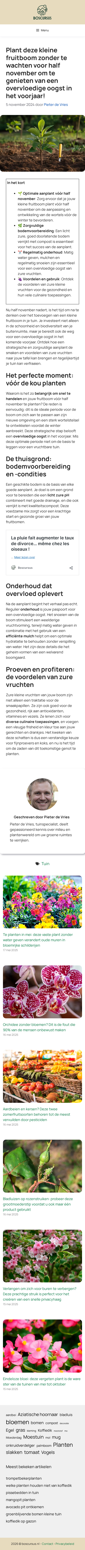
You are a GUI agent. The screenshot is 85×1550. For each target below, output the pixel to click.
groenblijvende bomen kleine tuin (33, 1514)
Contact (47, 1544)
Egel (10, 1430)
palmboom (44, 1445)
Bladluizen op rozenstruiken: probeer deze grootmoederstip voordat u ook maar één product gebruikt (38, 1204)
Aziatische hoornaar (38, 1414)
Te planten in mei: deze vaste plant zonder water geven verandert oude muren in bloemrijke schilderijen (38, 940)
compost (51, 1423)
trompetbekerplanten (24, 1478)
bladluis (66, 1414)
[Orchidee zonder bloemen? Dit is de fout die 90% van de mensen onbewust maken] (42, 1015)
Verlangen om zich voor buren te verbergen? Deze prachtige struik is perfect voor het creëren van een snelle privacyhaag (39, 1294)
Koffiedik (45, 1430)
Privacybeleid (65, 1544)
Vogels (48, 1452)
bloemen (17, 1422)
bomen (37, 1422)
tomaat (32, 1452)
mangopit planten (20, 1499)
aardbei (11, 1415)
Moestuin (33, 1437)
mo (65, 1430)
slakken (14, 1452)
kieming (31, 1430)
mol (47, 1437)
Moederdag (14, 1437)
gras (20, 1430)
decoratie (64, 1423)
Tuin (45, 863)
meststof (58, 1430)
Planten (63, 1444)
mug (56, 1437)
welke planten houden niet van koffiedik (39, 1485)
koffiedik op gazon (21, 1521)
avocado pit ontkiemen (25, 1506)
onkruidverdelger (20, 1445)
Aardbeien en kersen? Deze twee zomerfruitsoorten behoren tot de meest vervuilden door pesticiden (36, 1114)
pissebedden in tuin (22, 1492)
